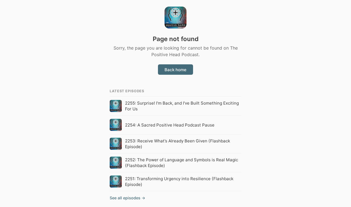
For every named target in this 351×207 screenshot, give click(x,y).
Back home (175, 69)
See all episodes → (127, 198)
